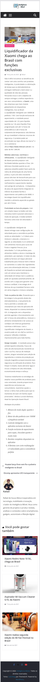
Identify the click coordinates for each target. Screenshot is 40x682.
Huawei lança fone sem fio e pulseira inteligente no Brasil (20, 466)
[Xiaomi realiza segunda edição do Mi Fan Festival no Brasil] (20, 614)
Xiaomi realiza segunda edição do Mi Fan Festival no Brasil (19, 637)
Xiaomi (26, 101)
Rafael (23, 75)
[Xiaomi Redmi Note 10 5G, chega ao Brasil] (20, 538)
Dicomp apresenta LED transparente (19, 473)
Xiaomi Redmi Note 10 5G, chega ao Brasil (18, 560)
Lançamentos (9, 46)
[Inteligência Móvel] (5, 15)
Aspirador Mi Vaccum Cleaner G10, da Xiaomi (20, 598)
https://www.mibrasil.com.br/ (20, 147)
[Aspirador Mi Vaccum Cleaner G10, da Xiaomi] (20, 576)
